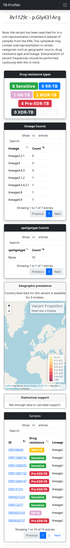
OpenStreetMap (12, 388)
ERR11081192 (17, 473)
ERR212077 (15, 505)
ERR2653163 (16, 513)
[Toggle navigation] (65, 5)
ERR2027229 (16, 497)
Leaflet (8, 385)
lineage (13, 148)
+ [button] (9, 305)
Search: (15, 141)
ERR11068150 (17, 458)
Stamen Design (30, 385)
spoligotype (16, 250)
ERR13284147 (17, 481)
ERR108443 (15, 450)
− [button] (9, 311)
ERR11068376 (17, 465)
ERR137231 (15, 489)
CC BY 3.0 (42, 385)
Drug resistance (36, 440)
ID (10, 442)
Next (57, 535)
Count (36, 148)
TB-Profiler (11, 4)
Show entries (35, 135)
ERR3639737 (16, 521)
